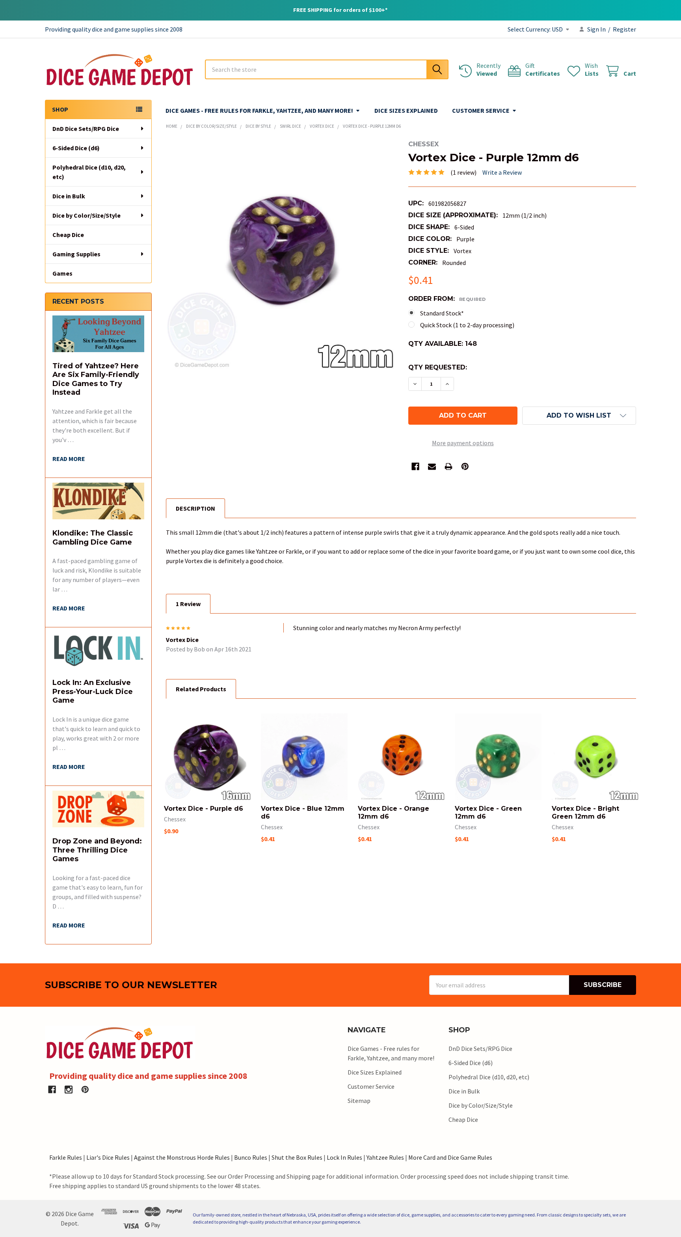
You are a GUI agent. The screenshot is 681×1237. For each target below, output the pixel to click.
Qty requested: (437, 367)
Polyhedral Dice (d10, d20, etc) (89, 172)
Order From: (447, 298)
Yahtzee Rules (385, 1157)
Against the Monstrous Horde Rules (182, 1157)
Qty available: (442, 343)
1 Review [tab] (188, 604)
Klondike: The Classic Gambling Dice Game (92, 538)
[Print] (448, 466)
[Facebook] (415, 466)
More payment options (463, 443)
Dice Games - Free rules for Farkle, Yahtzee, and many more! (259, 110)
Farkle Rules (65, 1157)
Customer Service (481, 110)
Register (624, 29)
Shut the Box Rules (297, 1157)
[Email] (432, 466)
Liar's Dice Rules (108, 1157)
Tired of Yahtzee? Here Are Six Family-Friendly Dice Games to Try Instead (95, 379)
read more (68, 459)
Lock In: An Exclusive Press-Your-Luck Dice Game (92, 691)
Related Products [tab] (201, 689)
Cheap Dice (68, 235)
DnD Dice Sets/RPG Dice (85, 128)
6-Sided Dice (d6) (76, 148)
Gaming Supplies (76, 254)
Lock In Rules (344, 1157)
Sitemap (359, 1101)
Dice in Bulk (68, 196)
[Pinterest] (465, 466)
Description (195, 508)
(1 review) (463, 172)
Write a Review (502, 172)
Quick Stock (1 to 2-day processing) (467, 325)
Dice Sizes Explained (406, 110)
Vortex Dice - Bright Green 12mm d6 (585, 812)
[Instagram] (68, 1089)
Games (62, 273)
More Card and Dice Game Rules (450, 1157)
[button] (579, 416)
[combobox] (326, 69)
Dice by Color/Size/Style (86, 215)
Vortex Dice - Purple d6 (203, 808)
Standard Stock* (442, 313)
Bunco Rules (250, 1157)
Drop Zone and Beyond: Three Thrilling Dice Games (97, 850)
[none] (280, 254)
